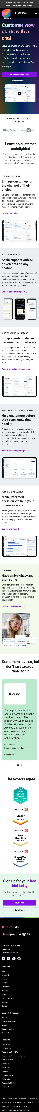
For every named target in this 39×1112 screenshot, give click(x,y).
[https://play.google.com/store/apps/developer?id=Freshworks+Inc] (9, 934)
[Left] (12, 765)
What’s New (6, 1044)
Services (5, 1025)
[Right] (27, 765)
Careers (4, 983)
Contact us (6, 949)
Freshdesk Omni (20, 157)
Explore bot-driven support (13, 292)
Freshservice (6, 1048)
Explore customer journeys (13, 450)
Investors (5, 979)
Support (4, 1017)
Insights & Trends (8, 998)
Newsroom (5, 1002)
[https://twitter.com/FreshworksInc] (8, 958)
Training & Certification (10, 1021)
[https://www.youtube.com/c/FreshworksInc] (19, 958)
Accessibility (5, 1106)
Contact (4, 1006)
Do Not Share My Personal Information (13, 1102)
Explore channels (9, 213)
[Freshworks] (19, 927)
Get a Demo (19, 910)
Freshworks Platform (9, 1083)
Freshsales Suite (7, 1075)
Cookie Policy (33, 1098)
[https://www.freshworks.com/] (6, 13)
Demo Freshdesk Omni (19, 74)
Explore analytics (9, 529)
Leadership (6, 975)
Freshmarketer (7, 1079)
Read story (9, 754)
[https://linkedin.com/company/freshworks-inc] (3, 958)
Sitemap (24, 1106)
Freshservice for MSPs (10, 1052)
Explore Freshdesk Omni (12, 606)
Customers (5, 987)
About (4, 971)
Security (30, 1102)
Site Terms (22, 1098)
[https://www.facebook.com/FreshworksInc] (14, 958)
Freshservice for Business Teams (13, 1056)
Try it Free (19, 903)
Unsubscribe (16, 1106)
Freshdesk (5, 1063)
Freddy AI (5, 1087)
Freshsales (5, 1071)
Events (4, 994)
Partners (5, 990)
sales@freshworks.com (10, 952)
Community (6, 1033)
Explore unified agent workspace (16, 369)
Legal (3, 1098)
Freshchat (5, 1067)
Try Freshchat (18, 80)
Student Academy (8, 1029)
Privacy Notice (12, 1098)
